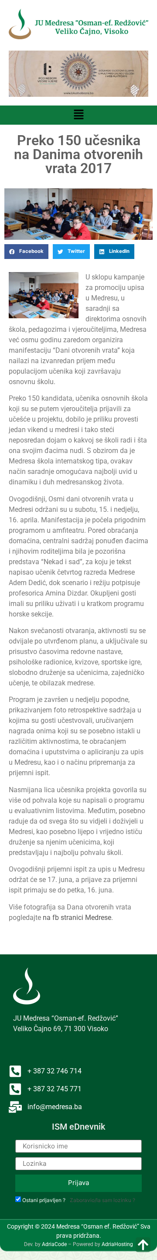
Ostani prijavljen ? (43, 1200)
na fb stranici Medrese (77, 917)
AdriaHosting (117, 1244)
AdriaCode (54, 1244)
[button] (78, 115)
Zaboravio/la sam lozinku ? (102, 1200)
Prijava (78, 1182)
